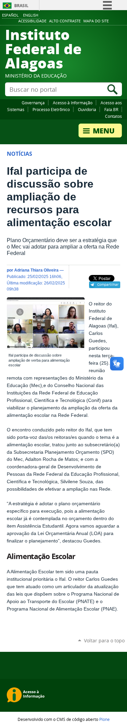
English (30, 15)
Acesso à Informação (72, 102)
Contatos (113, 116)
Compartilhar (108, 284)
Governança (33, 102)
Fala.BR (111, 109)
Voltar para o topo (104, 640)
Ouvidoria (87, 109)
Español (10, 15)
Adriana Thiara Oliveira (36, 270)
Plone (104, 719)
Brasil (21, 5)
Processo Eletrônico (51, 109)
